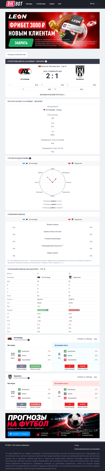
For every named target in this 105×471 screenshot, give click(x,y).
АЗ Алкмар (33, 163)
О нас (77, 445)
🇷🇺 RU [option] (92, 4)
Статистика (40, 4)
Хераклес (78, 163)
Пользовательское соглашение (87, 449)
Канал (52, 4)
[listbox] (94, 3)
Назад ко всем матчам (16, 54)
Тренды (29, 4)
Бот (59, 4)
